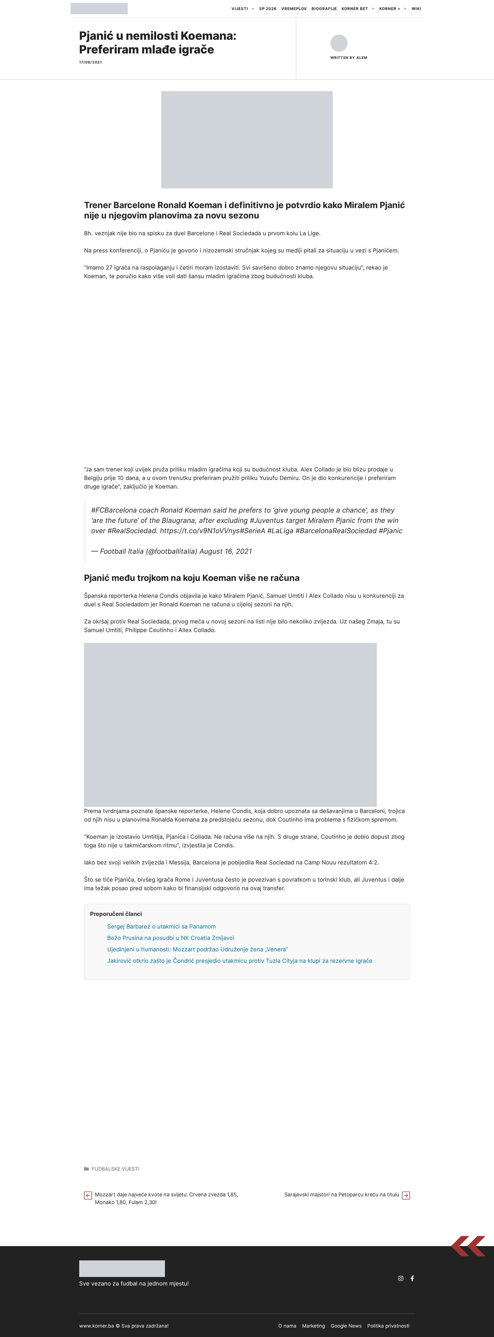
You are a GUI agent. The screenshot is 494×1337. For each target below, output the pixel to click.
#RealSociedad (131, 531)
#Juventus (267, 520)
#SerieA (252, 531)
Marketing (313, 1326)
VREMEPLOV (294, 8)
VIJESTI (240, 8)
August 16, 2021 (226, 551)
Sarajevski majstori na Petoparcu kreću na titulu (341, 1194)
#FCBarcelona (114, 510)
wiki (416, 8)
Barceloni (372, 811)
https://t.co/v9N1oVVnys (200, 531)
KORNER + (390, 8)
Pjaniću (160, 250)
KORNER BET (355, 8)
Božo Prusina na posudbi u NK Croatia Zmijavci (170, 937)
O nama (287, 1326)
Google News (346, 1326)
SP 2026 (268, 8)
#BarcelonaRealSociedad (336, 531)
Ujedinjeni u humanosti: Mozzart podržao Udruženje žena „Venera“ (197, 949)
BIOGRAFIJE (324, 8)
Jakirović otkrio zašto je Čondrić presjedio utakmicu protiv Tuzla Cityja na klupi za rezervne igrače (240, 960)
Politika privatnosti (388, 1326)
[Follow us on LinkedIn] (412, 1278)
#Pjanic (391, 531)
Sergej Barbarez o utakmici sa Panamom (161, 926)
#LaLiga (280, 531)
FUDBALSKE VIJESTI (115, 1169)
